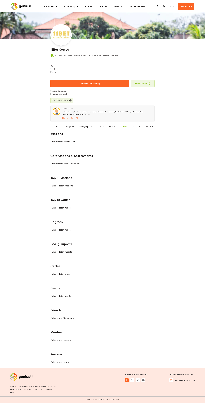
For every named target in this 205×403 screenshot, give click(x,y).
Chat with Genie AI (70, 118)
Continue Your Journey (90, 83)
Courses (103, 6)
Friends (124, 127)
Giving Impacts (85, 127)
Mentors (136, 127)
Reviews (149, 127)
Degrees (70, 127)
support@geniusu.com (185, 380)
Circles (101, 127)
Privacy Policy (109, 399)
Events (88, 6)
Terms (117, 399)
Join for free (186, 6)
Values (58, 127)
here (12, 392)
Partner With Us (137, 6)
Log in (171, 6)
